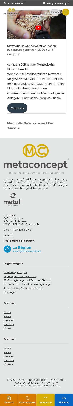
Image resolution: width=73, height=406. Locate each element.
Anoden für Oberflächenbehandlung (23, 288)
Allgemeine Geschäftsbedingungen (35, 384)
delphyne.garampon (23, 49)
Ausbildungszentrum (28, 382)
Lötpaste (8, 328)
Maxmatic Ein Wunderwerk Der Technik (31, 46)
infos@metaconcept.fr (58, 3)
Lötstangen (10, 292)
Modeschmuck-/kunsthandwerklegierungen (28, 284)
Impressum (53, 385)
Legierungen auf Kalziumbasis (20, 276)
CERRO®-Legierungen (15, 272)
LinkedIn (9, 235)
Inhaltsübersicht (37, 380)
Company (13, 54)
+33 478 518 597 (16, 3)
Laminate (9, 324)
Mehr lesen (17, 108)
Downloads (57, 380)
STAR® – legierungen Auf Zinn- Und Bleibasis (28, 280)
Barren (7, 316)
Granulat (8, 320)
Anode (7, 312)
